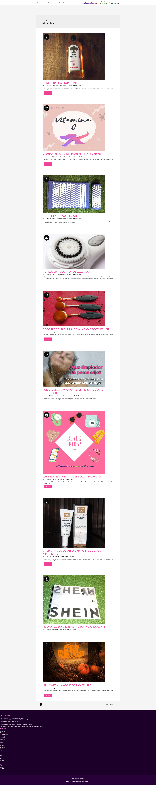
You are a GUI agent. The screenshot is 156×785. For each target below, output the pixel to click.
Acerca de (2, 755)
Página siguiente (110, 704)
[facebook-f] (71, 2)
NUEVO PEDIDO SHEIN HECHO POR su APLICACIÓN (74, 626)
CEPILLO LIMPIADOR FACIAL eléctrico (67, 271)
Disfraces (74, 688)
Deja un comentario (47, 85)
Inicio (1, 753)
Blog (1, 758)
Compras (58, 85)
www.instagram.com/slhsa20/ (78, 778)
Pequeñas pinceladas (74, 156)
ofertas (66, 85)
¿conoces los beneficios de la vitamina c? (72, 154)
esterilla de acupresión (60, 216)
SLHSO (74, 85)
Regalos (70, 85)
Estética (62, 156)
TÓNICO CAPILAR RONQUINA (60, 83)
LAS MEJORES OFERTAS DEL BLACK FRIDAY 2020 (72, 476)
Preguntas (2, 745)
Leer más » (48, 93)
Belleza (53, 85)
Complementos (64, 688)
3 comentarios (46, 395)
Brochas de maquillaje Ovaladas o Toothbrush (76, 329)
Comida (58, 688)
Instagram (62, 85)
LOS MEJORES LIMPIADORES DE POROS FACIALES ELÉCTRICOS (16, 726)
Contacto (2, 760)
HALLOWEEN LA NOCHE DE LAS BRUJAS (67, 685)
